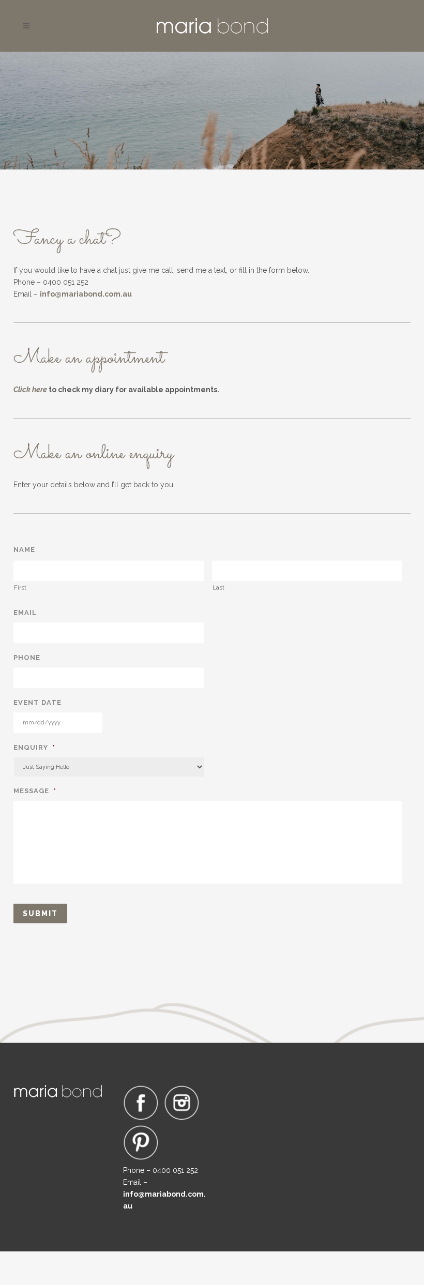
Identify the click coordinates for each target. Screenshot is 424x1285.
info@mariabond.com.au (86, 294)
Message (34, 791)
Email (25, 612)
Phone (26, 657)
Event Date (37, 702)
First (20, 587)
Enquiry (34, 747)
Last (218, 587)
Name (24, 549)
